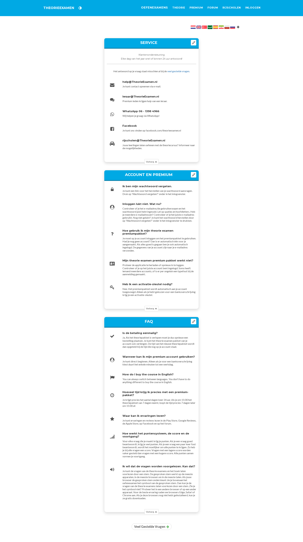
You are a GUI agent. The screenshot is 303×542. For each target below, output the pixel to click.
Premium (196, 7)
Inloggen (253, 7)
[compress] (193, 42)
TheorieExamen (58, 8)
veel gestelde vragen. (178, 71)
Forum (213, 7)
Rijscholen (232, 7)
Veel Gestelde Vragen (149, 526)
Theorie (178, 7)
